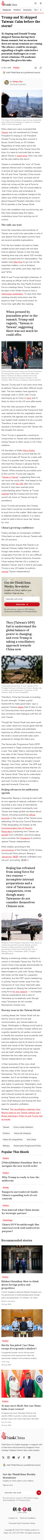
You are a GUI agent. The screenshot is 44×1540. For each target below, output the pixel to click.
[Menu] (41, 3)
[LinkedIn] (29, 1457)
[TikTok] (19, 1457)
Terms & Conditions (28, 1518)
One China (31, 1139)
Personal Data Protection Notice (22, 1523)
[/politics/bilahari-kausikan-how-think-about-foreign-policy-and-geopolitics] (22, 1259)
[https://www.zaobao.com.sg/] (22, 1510)
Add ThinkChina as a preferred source (23, 72)
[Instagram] (8, 1457)
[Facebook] (24, 1457)
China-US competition (13, 1139)
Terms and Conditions (13, 611)
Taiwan (6, 1127)
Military (6, 1145)
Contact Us (12, 1518)
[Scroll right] (41, 10)
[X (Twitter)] (3, 1457)
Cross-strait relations (23, 1127)
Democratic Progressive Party (27, 1145)
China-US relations (22, 1133)
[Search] (35, 3)
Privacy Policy (31, 611)
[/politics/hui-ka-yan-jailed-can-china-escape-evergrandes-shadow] (22, 1323)
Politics (6, 1133)
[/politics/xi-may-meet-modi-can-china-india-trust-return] (22, 1384)
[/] (9, 3)
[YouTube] (13, 1457)
